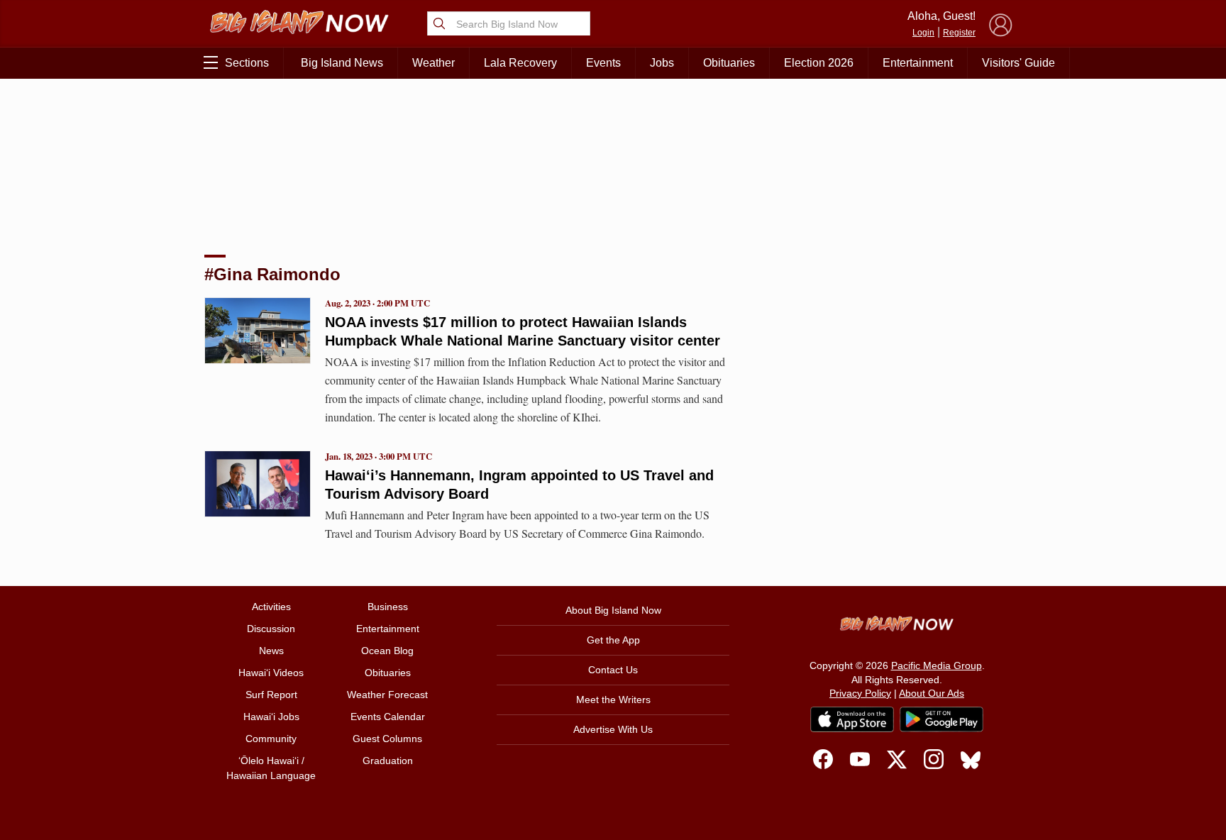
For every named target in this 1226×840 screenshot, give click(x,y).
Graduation (388, 760)
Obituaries (729, 63)
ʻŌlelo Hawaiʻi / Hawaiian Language (271, 768)
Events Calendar (387, 716)
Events (603, 63)
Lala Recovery (520, 63)
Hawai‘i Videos (271, 672)
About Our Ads (931, 693)
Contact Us (613, 669)
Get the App (613, 640)
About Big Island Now (613, 610)
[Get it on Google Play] (941, 719)
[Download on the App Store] (852, 719)
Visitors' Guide (1018, 63)
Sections (247, 63)
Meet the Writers (613, 699)
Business (388, 606)
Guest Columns (387, 738)
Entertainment (918, 63)
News (271, 650)
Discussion (271, 628)
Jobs (662, 63)
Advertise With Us (613, 729)
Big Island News (342, 63)
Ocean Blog (387, 650)
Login (923, 33)
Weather (433, 63)
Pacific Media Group (936, 665)
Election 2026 (819, 63)
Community (271, 738)
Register (959, 33)
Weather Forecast (387, 694)
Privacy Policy (860, 693)
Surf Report (271, 694)
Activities (271, 606)
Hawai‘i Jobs (271, 716)
